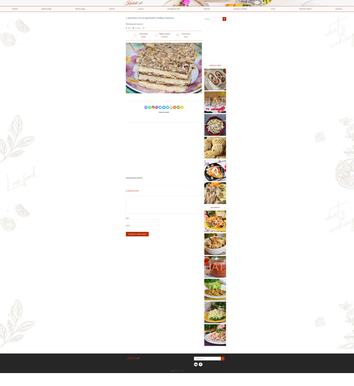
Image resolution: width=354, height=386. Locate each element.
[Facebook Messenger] (163, 107)
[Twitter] (167, 107)
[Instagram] (153, 107)
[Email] (178, 107)
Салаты (140, 9)
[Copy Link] (181, 107)
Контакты (338, 9)
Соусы (273, 9)
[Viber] (156, 107)
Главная (15, 9)
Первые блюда (46, 9)
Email (128, 225)
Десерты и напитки (240, 9)
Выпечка (207, 9)
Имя (128, 218)
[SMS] (171, 107)
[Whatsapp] (149, 107)
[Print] (174, 107)
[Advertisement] (164, 149)
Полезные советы (305, 9)
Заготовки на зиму (173, 9)
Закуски (111, 9)
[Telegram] (160, 107)
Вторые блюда (80, 9)
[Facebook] (146, 107)
